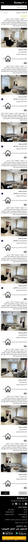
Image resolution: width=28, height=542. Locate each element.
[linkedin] (13, 504)
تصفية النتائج (10, 538)
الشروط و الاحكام (22, 514)
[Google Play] (21, 533)
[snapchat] (19, 504)
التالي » (5, 493)
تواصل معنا (11, 510)
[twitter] (23, 504)
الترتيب (5, 13)
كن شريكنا (24, 517)
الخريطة (22, 538)
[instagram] (16, 504)
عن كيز (25, 510)
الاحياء (25, 512)
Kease (15, 540)
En (1, 3)
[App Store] (8, 533)
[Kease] (19, 3)
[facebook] (26, 504)
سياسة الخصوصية (9, 514)
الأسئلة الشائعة (10, 512)
